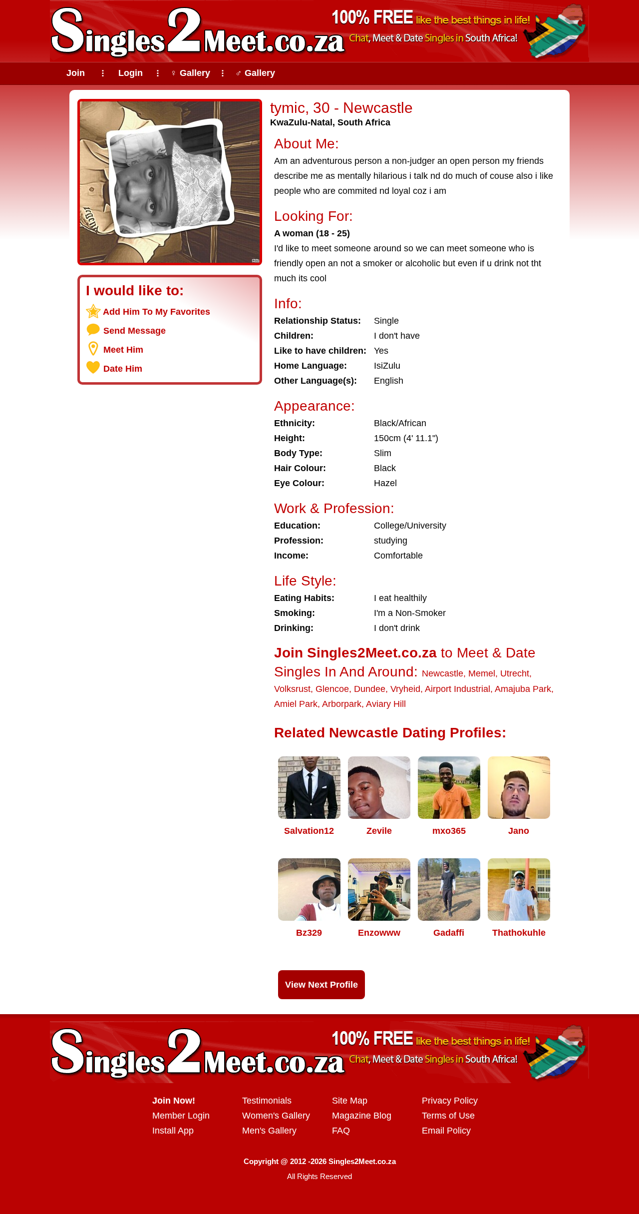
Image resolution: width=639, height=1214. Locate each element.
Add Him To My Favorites (156, 312)
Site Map (349, 1101)
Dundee (369, 689)
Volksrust (292, 689)
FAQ (341, 1131)
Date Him (122, 369)
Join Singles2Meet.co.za (355, 652)
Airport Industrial (457, 689)
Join (75, 73)
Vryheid (405, 689)
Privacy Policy (450, 1101)
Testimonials (267, 1101)
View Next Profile (321, 985)
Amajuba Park (523, 689)
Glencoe (332, 689)
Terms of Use (448, 1116)
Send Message (134, 331)
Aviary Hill (386, 704)
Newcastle (442, 673)
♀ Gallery (190, 73)
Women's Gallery (276, 1116)
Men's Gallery (269, 1131)
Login (130, 73)
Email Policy (446, 1131)
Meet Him (123, 350)
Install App (173, 1131)
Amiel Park (296, 704)
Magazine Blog (361, 1116)
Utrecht (514, 673)
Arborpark (341, 704)
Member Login (181, 1116)
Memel (481, 673)
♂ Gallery (255, 73)
